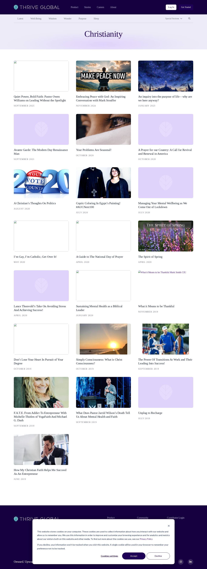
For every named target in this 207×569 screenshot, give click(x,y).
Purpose (82, 18)
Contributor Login (175, 517)
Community (142, 517)
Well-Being (35, 18)
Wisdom (53, 18)
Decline (158, 556)
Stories (87, 7)
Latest (20, 18)
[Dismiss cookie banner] (169, 526)
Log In (171, 7)
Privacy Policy (146, 539)
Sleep (96, 18)
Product (74, 7)
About (113, 7)
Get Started (186, 7)
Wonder (67, 18)
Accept (133, 556)
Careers (100, 7)
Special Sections (172, 18)
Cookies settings (109, 556)
